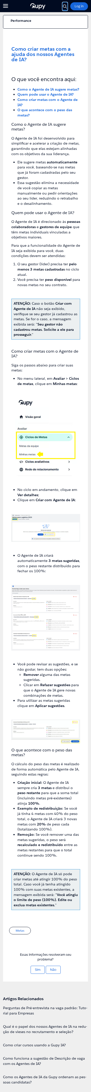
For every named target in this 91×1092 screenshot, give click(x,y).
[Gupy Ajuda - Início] (45, 6)
